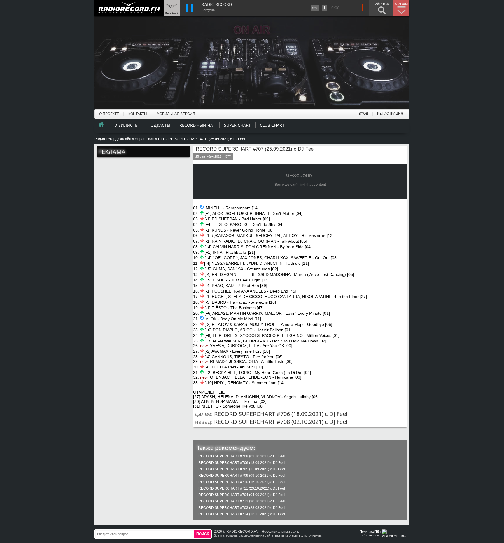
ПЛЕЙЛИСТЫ (126, 125)
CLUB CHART (272, 125)
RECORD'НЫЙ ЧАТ (197, 125)
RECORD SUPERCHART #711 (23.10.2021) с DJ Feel (241, 488)
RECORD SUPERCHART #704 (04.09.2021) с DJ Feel (241, 495)
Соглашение (371, 535)
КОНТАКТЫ (137, 114)
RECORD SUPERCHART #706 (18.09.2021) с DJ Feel (280, 414)
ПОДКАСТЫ (159, 125)
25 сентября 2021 (208, 156)
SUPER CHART (237, 125)
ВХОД (363, 114)
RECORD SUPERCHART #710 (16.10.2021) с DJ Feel (241, 482)
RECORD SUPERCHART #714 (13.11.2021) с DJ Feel (241, 514)
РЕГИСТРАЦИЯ (390, 114)
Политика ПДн (370, 531)
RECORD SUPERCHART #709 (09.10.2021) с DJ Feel (241, 476)
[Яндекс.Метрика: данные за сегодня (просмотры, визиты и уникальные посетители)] (395, 533)
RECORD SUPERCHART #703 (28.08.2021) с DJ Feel (241, 508)
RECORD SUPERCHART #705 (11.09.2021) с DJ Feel (241, 469)
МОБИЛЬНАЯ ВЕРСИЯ (176, 114)
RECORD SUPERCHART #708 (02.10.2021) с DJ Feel (280, 422)
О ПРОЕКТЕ (109, 114)
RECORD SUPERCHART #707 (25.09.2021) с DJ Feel (255, 149)
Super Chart (144, 139)
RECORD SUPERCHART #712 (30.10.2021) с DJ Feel (241, 501)
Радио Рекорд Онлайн (112, 139)
